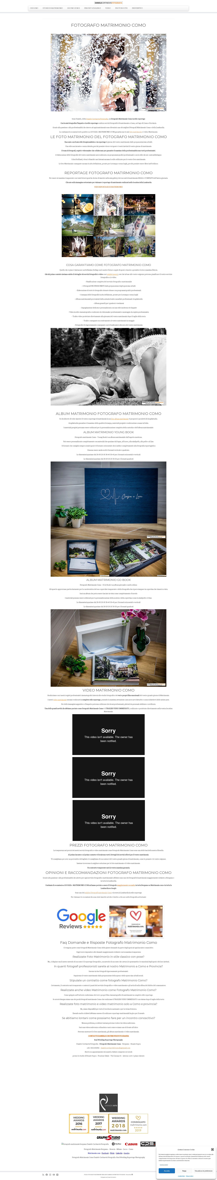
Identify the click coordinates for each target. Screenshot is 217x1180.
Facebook (105, 1153)
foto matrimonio (136, 132)
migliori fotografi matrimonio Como (98, 892)
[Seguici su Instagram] (51, 1174)
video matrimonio (60, 699)
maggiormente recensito (126, 885)
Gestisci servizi (164, 1164)
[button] (212, 1149)
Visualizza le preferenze (203, 1171)
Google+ (127, 1153)
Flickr (112, 1153)
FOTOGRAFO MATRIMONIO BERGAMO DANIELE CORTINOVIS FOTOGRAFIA (106, 1174)
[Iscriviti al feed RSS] (44, 1174)
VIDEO (108, 8)
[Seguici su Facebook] (47, 1174)
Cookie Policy (181, 1176)
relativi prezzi (112, 274)
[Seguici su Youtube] (54, 1174)
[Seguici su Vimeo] (58, 1174)
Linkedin (119, 1153)
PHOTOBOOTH (121, 8)
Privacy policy (189, 1176)
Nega (184, 1171)
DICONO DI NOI (73, 8)
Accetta (167, 1171)
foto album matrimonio (120, 418)
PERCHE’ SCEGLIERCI (92, 8)
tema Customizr (112, 1177)
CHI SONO (34, 8)
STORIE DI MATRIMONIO (53, 8)
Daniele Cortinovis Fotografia (97, 119)
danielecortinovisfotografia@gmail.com (115, 1048)
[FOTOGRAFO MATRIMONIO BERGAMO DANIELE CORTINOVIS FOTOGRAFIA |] (108, 2)
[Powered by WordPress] (132, 1174)
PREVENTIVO (137, 8)
